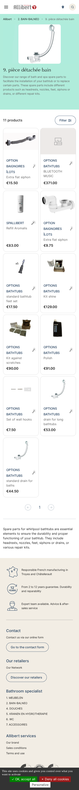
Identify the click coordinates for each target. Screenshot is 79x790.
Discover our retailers (26, 677)
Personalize (40, 785)
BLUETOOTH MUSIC (53, 173)
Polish (48, 358)
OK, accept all (24, 779)
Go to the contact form (27, 647)
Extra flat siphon (18, 177)
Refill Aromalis (16, 228)
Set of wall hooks (19, 419)
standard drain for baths (19, 483)
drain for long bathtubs (53, 421)
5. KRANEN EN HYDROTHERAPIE (27, 713)
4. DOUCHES (14, 708)
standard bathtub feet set (18, 299)
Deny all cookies (56, 779)
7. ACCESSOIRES (16, 724)
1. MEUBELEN (14, 697)
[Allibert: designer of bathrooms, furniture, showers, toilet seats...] (25, 7)
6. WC (10, 719)
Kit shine (50, 296)
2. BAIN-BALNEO (16, 703)
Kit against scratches (14, 360)
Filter (63, 120)
